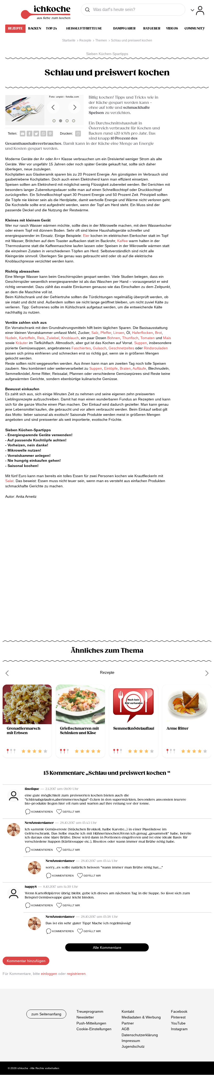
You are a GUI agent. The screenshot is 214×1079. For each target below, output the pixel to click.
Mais (167, 338)
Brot (158, 333)
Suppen (140, 343)
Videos (172, 28)
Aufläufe (139, 368)
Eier (86, 235)
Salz (94, 333)
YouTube (178, 1023)
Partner (128, 1023)
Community (195, 28)
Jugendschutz (133, 1046)
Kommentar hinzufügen (26, 961)
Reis (40, 338)
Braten (125, 368)
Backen (34, 28)
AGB (125, 1029)
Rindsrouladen (156, 348)
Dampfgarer (124, 28)
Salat (9, 481)
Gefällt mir (71, 811)
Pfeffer (105, 333)
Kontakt (128, 1011)
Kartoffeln (27, 338)
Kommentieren (42, 811)
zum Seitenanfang (46, 1014)
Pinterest (178, 1017)
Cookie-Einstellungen (93, 1029)
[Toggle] (197, 10)
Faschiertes (81, 348)
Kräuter (22, 343)
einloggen (49, 974)
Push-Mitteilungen (91, 1023)
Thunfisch (130, 338)
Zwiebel (52, 338)
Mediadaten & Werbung (141, 1017)
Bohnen (113, 338)
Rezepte (15, 28)
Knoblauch (69, 338)
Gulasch (99, 348)
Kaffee (122, 241)
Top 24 (51, 28)
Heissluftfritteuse (84, 28)
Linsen (118, 333)
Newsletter (85, 1017)
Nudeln (11, 338)
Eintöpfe (111, 368)
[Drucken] (78, 133)
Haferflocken (142, 333)
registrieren (76, 974)
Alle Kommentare (107, 947)
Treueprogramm (89, 1011)
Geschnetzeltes (121, 348)
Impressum (131, 1041)
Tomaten (147, 338)
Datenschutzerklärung (140, 1035)
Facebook (179, 1011)
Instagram (179, 1029)
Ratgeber (151, 28)
